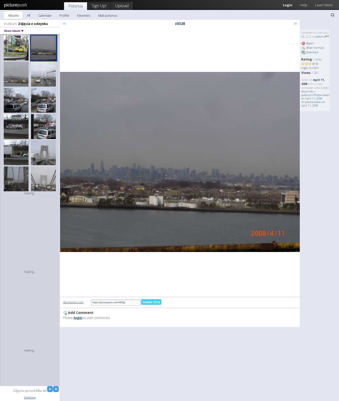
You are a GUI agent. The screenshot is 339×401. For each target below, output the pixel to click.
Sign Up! (99, 5)
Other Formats (314, 48)
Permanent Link (73, 302)
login (78, 317)
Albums (13, 15)
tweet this (151, 302)
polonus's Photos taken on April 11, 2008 (315, 96)
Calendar (45, 15)
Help (303, 5)
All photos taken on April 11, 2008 (313, 103)
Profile (64, 15)
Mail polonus (107, 15)
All (28, 15)
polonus (320, 36)
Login (287, 5)
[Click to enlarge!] (180, 162)
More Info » (308, 91)
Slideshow (30, 397)
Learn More (324, 5)
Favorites (83, 15)
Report (309, 43)
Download (311, 52)
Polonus (75, 6)
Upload (122, 5)
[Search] (333, 15)
